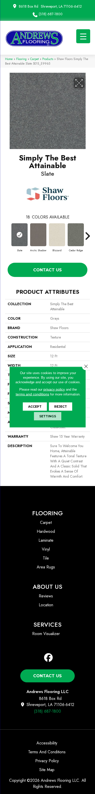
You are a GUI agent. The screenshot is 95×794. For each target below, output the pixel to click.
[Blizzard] (57, 234)
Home (9, 59)
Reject (60, 406)
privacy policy (54, 389)
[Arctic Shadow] (38, 234)
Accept (35, 406)
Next (87, 233)
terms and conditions (32, 394)
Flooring (21, 59)
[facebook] (48, 658)
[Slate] (19, 234)
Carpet (34, 59)
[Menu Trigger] (83, 36)
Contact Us (47, 270)
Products (47, 59)
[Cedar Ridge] (75, 234)
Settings (47, 416)
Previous (7, 233)
